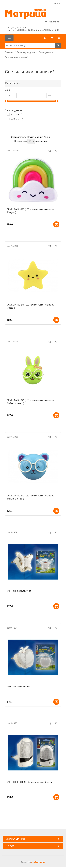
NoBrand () (17, 119)
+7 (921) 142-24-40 (17, 27)
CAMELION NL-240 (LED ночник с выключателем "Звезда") (30, 306)
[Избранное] (52, 38)
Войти (57, 3)
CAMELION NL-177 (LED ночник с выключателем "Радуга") (30, 211)
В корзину (56, 224)
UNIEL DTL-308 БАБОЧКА (19, 591)
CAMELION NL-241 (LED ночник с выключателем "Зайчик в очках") (30, 401)
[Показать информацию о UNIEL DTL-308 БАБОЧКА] (33, 562)
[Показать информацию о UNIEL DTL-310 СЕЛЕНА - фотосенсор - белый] (33, 752)
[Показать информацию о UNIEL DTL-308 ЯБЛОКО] (33, 657)
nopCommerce (38, 862)
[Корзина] (59, 38)
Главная (9, 52)
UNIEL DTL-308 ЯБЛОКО (18, 686)
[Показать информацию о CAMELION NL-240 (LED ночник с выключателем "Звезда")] (33, 275)
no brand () (17, 114)
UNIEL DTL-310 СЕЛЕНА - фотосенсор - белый (29, 782)
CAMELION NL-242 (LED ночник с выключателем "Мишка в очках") (30, 497)
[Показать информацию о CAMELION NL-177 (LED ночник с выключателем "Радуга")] (33, 180)
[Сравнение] (45, 38)
